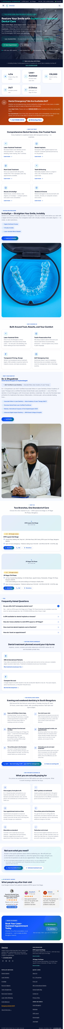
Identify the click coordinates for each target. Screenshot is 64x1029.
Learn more (13, 156)
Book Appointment (11, 45)
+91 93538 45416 (7, 957)
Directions (28, 547)
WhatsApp (9, 547)
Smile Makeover (6, 1001)
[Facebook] (3, 961)
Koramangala (36, 1017)
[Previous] (22, 898)
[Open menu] (3, 5)
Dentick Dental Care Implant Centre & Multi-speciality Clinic (12, 896)
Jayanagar (35, 1021)
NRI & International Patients (39, 985)
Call (19, 547)
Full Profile (9, 419)
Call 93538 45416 (18, 120)
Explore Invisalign (11, 238)
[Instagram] (6, 961)
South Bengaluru (37, 1005)
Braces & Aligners (6, 985)
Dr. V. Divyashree (37, 977)
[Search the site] (59, 5)
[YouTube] (9, 961)
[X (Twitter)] (12, 961)
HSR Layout (36, 1013)
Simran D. (51, 892)
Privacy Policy (36, 997)
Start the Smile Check (14, 868)
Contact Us (35, 993)
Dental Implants (5, 973)
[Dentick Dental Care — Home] (10, 5)
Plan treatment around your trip (13, 667)
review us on (11, 907)
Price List (35, 981)
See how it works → (49, 39)
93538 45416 (33, 109)
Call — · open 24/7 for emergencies (22, 764)
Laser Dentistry (5, 977)
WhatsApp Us (51, 924)
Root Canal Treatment (7, 993)
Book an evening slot (52, 764)
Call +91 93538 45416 (31, 65)
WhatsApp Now (36, 120)
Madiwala (35, 1009)
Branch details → (37, 956)
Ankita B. (32, 892)
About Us (35, 973)
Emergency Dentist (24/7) (8, 1005)
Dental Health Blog (37, 989)
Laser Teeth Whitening (7, 997)
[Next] (60, 898)
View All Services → (7, 1009)
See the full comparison (10, 687)
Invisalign (4, 981)
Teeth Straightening (6, 989)
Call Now (26, 45)
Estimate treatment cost (35, 868)
